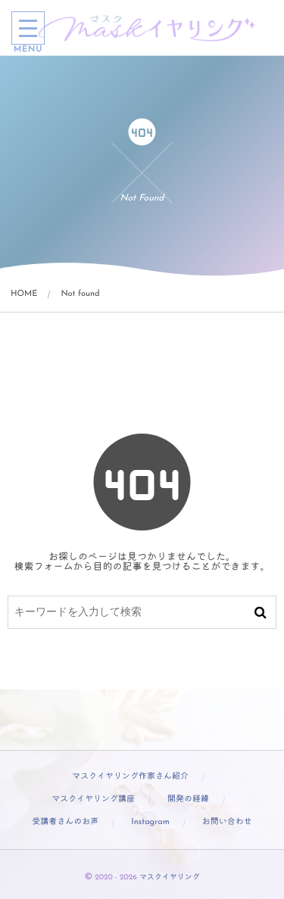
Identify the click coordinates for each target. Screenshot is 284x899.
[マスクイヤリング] (147, 28)
